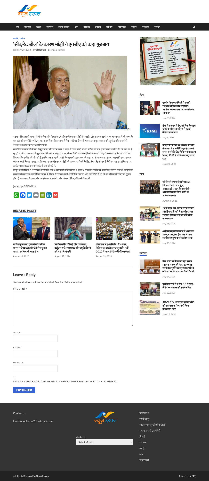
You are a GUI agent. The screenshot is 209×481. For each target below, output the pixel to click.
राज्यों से (50, 27)
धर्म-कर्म (109, 27)
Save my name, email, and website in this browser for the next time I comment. (65, 381)
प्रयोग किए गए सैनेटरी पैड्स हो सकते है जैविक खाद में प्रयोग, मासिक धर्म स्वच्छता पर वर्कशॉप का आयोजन (178, 107)
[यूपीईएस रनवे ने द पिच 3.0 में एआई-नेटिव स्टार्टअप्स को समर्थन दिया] (150, 284)
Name (17, 332)
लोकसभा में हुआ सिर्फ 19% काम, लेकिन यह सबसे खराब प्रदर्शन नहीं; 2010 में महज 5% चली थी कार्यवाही (113, 248)
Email (17, 347)
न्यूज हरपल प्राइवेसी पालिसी (152, 424)
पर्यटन (134, 27)
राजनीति (27, 27)
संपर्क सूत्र (144, 418)
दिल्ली (38, 27)
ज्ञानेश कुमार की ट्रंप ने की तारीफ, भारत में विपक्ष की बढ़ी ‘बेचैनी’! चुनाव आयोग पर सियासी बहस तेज (30, 248)
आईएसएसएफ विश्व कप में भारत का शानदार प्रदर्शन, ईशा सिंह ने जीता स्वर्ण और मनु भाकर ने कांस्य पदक (178, 234)
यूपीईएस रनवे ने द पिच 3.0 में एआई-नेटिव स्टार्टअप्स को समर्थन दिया (178, 285)
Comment (20, 289)
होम (17, 27)
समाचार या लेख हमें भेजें (149, 430)
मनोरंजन (145, 27)
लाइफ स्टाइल (63, 27)
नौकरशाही (122, 27)
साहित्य (157, 27)
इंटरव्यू (98, 27)
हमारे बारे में (144, 413)
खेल (76, 27)
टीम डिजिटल (41, 49)
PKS (193, 476)
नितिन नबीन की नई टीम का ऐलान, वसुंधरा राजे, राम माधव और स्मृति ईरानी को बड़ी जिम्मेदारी (73, 248)
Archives (81, 436)
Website (18, 362)
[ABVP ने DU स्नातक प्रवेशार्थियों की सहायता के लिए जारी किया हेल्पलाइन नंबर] (150, 302)
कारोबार (87, 27)
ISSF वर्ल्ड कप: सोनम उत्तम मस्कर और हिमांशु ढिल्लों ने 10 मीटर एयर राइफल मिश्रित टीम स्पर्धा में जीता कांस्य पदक (178, 213)
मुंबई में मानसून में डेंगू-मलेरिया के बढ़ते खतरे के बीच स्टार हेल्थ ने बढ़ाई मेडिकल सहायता (179, 129)
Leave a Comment (56, 49)
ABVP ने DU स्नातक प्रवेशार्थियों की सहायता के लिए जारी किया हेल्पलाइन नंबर (178, 305)
